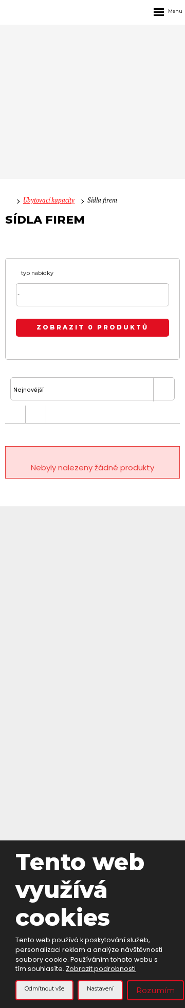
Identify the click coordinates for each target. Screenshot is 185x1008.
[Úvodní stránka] (7, 200)
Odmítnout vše (44, 988)
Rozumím (155, 990)
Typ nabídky (37, 273)
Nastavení (100, 988)
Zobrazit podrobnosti (101, 968)
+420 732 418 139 (92, 560)
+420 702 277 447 (92, 573)
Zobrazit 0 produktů (92, 327)
